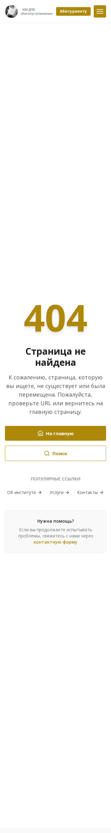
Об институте (21, 492)
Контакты (87, 492)
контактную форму (55, 542)
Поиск (59, 453)
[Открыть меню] (100, 11)
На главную (60, 433)
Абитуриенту (73, 11)
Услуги (57, 492)
